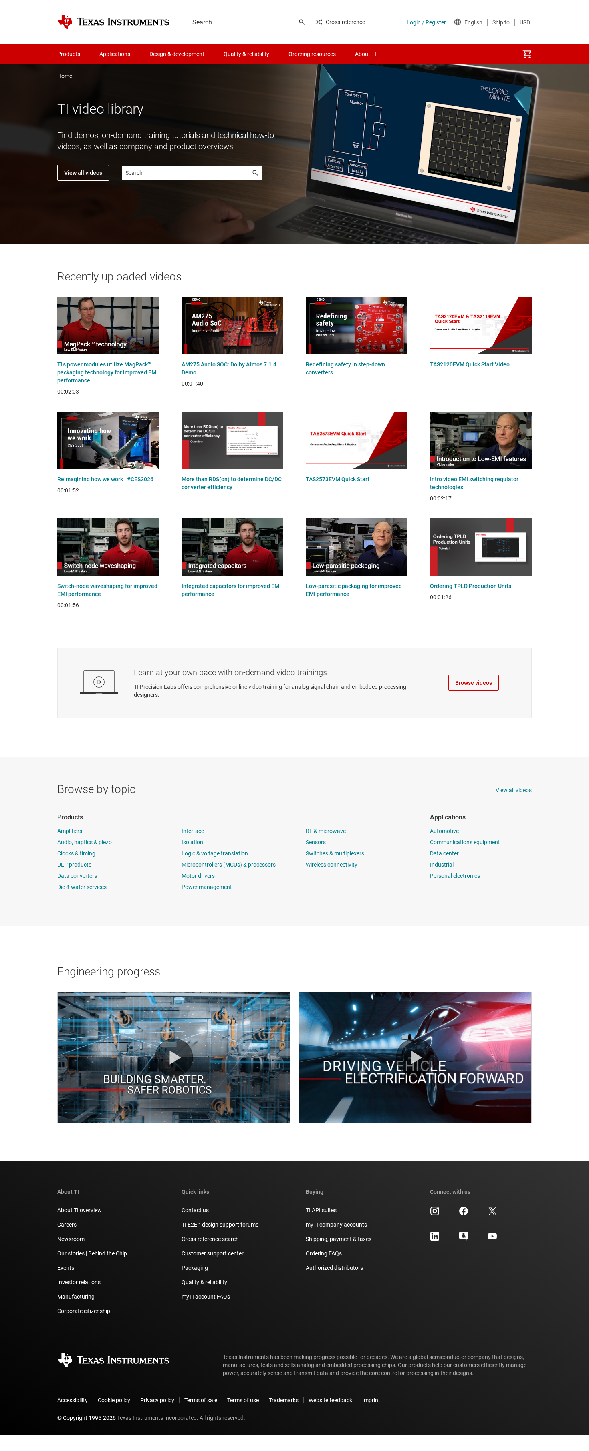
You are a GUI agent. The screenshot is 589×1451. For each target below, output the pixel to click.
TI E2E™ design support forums (220, 1224)
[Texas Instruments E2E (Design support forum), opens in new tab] (463, 1239)
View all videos (83, 173)
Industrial (442, 864)
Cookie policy (114, 1400)
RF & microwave (326, 831)
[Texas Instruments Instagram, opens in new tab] (435, 1214)
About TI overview (79, 1210)
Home (64, 76)
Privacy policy (157, 1400)
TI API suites (321, 1210)
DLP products (74, 864)
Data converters (77, 876)
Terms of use (243, 1400)
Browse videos (473, 683)
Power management (207, 887)
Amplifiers (69, 831)
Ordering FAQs (324, 1253)
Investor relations (79, 1282)
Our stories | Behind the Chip (92, 1253)
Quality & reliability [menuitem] (246, 54)
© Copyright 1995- (86, 1418)
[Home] (113, 22)
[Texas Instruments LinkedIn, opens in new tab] (435, 1239)
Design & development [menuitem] (176, 54)
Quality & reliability (204, 1282)
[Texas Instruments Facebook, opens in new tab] (463, 1214)
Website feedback (330, 1400)
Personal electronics (455, 876)
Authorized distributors (334, 1268)
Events (65, 1268)
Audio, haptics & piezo (84, 842)
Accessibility (72, 1400)
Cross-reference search (210, 1239)
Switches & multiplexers (335, 853)
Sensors (316, 842)
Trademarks (284, 1400)
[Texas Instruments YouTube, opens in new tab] (492, 1239)
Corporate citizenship (83, 1311)
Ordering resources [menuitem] (312, 54)
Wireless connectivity (331, 864)
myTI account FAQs (206, 1296)
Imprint (371, 1400)
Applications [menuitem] (114, 54)
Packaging (195, 1268)
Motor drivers (198, 876)
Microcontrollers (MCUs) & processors (229, 864)
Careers (67, 1224)
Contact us (195, 1210)
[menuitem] (526, 54)
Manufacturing (76, 1296)
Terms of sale (200, 1400)
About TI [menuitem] (365, 54)
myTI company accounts (336, 1224)
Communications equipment (465, 842)
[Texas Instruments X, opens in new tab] (492, 1214)
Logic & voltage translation (215, 853)
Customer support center (213, 1253)
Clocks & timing (76, 853)
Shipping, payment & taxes (338, 1239)
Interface (193, 831)
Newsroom (71, 1239)
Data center (444, 853)
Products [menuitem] (68, 54)
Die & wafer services (82, 887)
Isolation (192, 842)
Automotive (444, 831)
